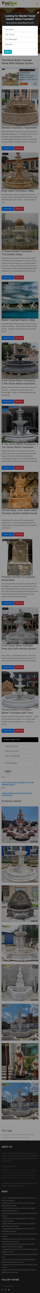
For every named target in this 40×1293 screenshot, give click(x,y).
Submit (7, 52)
